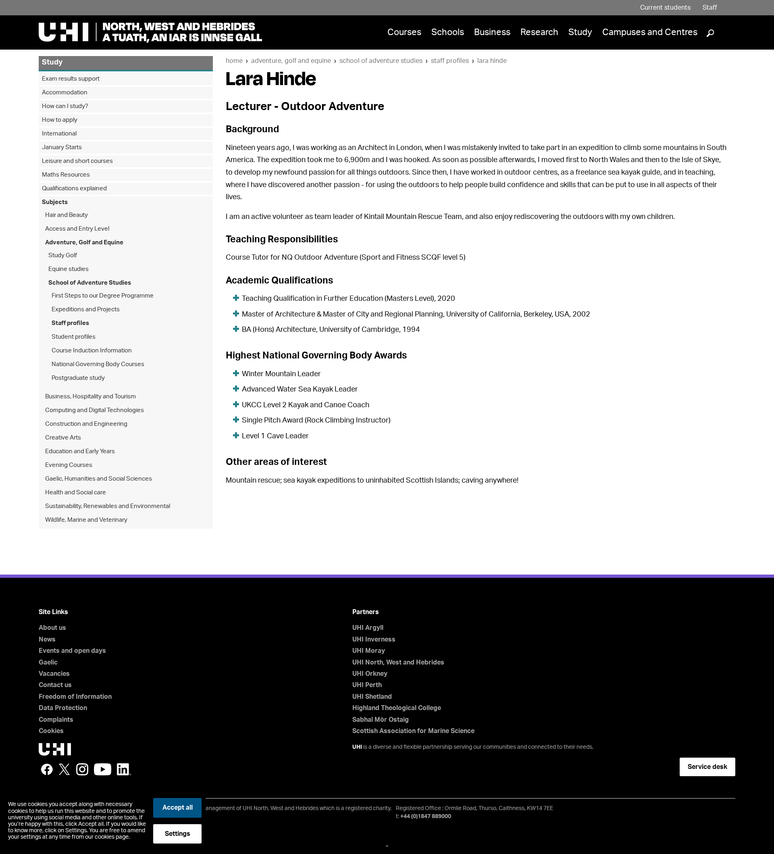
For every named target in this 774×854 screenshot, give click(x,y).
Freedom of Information (75, 697)
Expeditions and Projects (86, 309)
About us (52, 628)
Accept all (177, 807)
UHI (357, 747)
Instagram (82, 769)
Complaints (56, 720)
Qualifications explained (74, 188)
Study (580, 32)
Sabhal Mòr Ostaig (380, 720)
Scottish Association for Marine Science (413, 731)
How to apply (59, 120)
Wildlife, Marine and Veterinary (86, 520)
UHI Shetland (372, 697)
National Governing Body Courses (98, 364)
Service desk (707, 767)
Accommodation (64, 93)
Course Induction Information (92, 351)
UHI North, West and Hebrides (398, 662)
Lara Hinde (492, 61)
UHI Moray (368, 651)
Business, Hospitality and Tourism (90, 397)
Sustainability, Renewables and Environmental (107, 506)
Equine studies (68, 269)
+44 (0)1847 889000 (425, 816)
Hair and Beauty (66, 215)
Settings (177, 834)
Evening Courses (68, 465)
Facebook (47, 769)
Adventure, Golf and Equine (291, 61)
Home (234, 61)
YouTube (102, 769)
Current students (665, 7)
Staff (710, 7)
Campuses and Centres (649, 32)
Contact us (55, 685)
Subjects (55, 202)
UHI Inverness (373, 639)
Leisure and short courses (77, 161)
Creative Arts (63, 438)
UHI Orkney (369, 674)
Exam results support (71, 79)
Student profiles (74, 337)
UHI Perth (367, 685)
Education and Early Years (80, 451)
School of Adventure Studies (380, 61)
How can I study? (65, 106)
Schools (447, 32)
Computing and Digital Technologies (94, 410)
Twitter (64, 769)
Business (492, 32)
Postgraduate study (78, 378)
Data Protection (63, 708)
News (47, 639)
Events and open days (72, 651)
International (59, 134)
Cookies (51, 731)
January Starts (62, 147)
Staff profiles (450, 61)
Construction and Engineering (86, 424)
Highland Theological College (396, 708)
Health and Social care (75, 492)
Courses (404, 32)
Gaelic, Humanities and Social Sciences (98, 479)
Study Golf (62, 255)
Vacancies (54, 674)
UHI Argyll (367, 628)
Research (539, 32)
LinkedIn (124, 769)
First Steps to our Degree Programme (103, 296)
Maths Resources (66, 175)
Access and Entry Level (77, 229)
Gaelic (48, 662)
